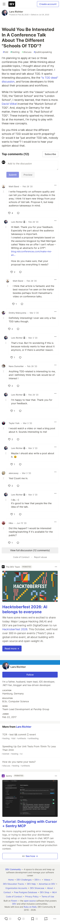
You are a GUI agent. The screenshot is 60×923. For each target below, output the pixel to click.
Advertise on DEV (47, 884)
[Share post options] (55, 919)
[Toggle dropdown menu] (55, 185)
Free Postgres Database (25, 892)
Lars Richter (16, 11)
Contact (7, 892)
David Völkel (9, 103)
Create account (48, 4)
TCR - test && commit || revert (20, 736)
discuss (26, 52)
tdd (5, 52)
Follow (30, 674)
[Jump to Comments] (21, 919)
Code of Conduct (21, 557)
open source (30, 900)
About (50, 888)
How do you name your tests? (19, 763)
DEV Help (31, 884)
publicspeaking (43, 52)
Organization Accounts (16, 888)
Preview (28, 174)
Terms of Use (48, 896)
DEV (14, 904)
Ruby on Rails (30, 907)
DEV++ (38, 879)
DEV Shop (44, 892)
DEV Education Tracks (13, 884)
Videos (47, 879)
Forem (14, 900)
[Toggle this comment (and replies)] (4, 191)
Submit (13, 174)
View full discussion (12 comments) (30, 550)
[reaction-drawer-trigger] (7, 919)
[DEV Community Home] (11, 4)
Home (11, 879)
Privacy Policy (32, 896)
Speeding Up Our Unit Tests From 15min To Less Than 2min (29, 750)
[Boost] (46, 919)
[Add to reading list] (34, 919)
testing (15, 52)
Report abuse (40, 557)
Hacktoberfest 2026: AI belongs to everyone (24, 609)
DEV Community (13, 869)
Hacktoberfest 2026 (14, 629)
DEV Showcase (37, 888)
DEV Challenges (24, 879)
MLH (54, 892)
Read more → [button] (12, 648)
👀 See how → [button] (30, 856)
